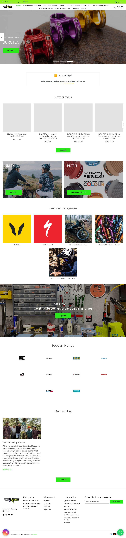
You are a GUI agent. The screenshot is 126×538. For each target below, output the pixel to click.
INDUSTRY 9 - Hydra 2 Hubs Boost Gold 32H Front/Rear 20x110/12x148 (109, 136)
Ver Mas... (11, 50)
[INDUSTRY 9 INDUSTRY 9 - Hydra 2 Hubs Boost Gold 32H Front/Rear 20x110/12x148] (109, 117)
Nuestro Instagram (46, 8)
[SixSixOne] (22, 375)
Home (18, 5)
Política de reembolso (71, 515)
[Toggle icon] (114, 7)
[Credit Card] (111, 534)
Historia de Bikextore (62, 8)
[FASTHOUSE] (49, 358)
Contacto (67, 506)
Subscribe (116, 502)
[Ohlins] (76, 358)
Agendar (63, 315)
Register (46, 501)
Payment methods (70, 512)
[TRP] (49, 391)
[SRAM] (104, 375)
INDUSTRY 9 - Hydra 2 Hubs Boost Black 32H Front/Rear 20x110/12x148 (78, 136)
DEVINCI (16, 244)
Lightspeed (34, 534)
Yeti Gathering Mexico (101, 5)
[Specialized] (76, 375)
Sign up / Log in (119, 2)
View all (63, 150)
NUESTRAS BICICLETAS (78, 244)
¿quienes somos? (70, 501)
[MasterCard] (114, 534)
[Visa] (117, 534)
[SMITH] (49, 375)
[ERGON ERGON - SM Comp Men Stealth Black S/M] (17, 117)
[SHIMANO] (104, 358)
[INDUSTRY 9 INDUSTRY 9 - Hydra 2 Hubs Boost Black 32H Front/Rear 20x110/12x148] (78, 117)
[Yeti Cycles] (76, 391)
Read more (7, 469)
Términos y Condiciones (72, 503)
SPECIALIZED (48, 244)
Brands (84, 8)
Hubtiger (76, 8)
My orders (47, 503)
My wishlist (47, 509)
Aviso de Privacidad (70, 509)
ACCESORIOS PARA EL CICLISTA (63, 278)
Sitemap (67, 523)
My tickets (47, 506)
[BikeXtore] (7, 7)
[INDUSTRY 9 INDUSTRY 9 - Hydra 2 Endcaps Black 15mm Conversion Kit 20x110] (48, 117)
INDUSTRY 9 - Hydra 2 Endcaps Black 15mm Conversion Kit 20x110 (47, 136)
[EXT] (22, 358)
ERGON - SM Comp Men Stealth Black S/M (16, 135)
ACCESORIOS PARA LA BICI (109, 244)
